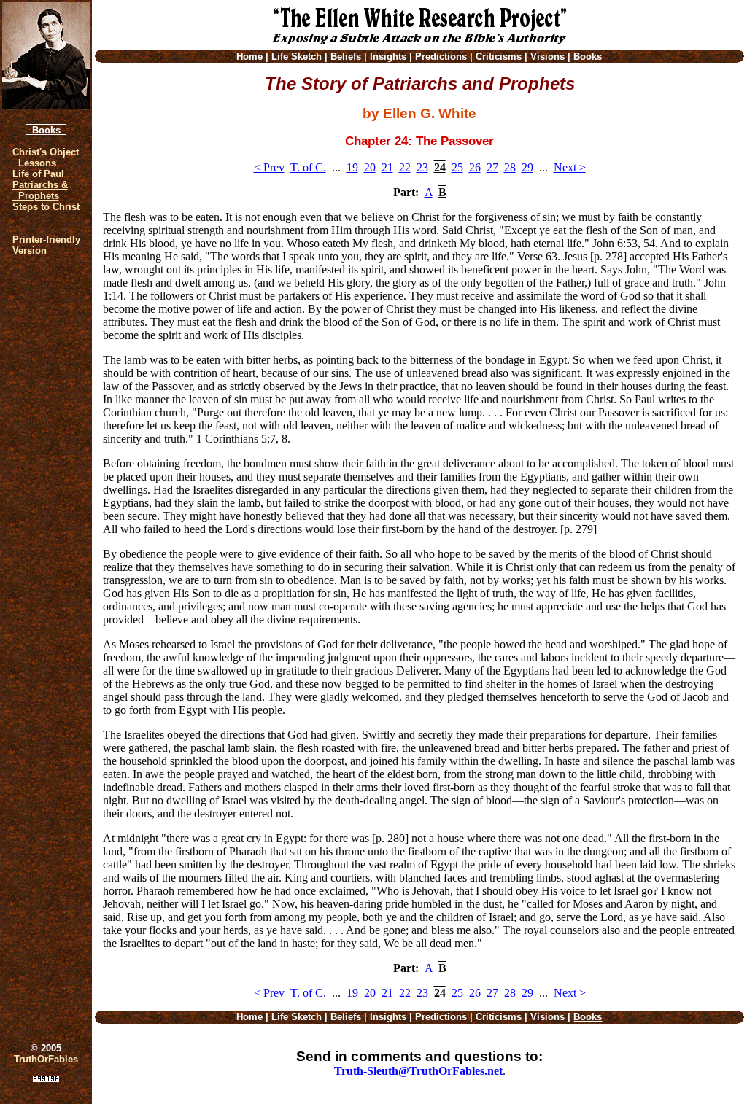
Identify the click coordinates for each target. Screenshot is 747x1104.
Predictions (441, 56)
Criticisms (499, 56)
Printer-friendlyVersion (46, 245)
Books (46, 130)
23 (422, 167)
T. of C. (308, 167)
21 (387, 167)
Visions (547, 56)
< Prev (269, 167)
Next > (570, 167)
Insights (388, 56)
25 (457, 167)
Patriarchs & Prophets (40, 190)
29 (527, 167)
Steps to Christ (46, 206)
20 (370, 167)
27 (492, 167)
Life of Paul (38, 173)
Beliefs (345, 56)
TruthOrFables (46, 1059)
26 (475, 167)
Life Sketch (296, 56)
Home (249, 56)
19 (352, 167)
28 (510, 167)
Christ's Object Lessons (45, 157)
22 (405, 167)
